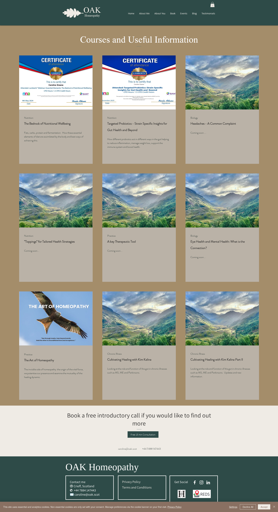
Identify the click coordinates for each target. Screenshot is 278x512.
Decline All (248, 506)
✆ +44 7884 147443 (83, 490)
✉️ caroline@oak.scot (85, 494)
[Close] (274, 506)
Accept (264, 506)
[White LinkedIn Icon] (208, 482)
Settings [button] (233, 506)
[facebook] (194, 482)
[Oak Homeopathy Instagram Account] (201, 482)
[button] (212, 4)
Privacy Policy (174, 506)
